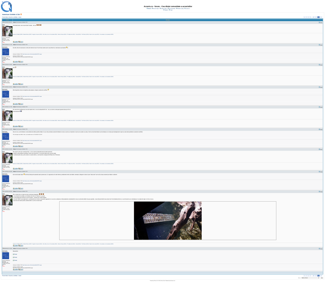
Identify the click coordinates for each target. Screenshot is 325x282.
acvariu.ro (188, 8)
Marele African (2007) (27, 34)
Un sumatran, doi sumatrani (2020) (106, 34)
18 (313, 17)
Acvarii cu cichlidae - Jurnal (15, 17)
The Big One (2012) (71, 34)
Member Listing (180, 8)
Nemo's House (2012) (62, 34)
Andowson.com (172, 280)
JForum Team (163, 280)
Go (321, 17)
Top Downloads (172, 8)
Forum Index (5, 17)
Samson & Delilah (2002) (18, 34)
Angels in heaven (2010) (37, 34)
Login (171, 10)
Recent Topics (156, 8)
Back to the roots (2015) (94, 34)
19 (316, 17)
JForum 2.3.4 (156, 280)
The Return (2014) (85, 34)
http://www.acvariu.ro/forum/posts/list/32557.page (32, 54)
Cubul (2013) (78, 34)
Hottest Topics (164, 8)
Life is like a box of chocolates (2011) (50, 34)
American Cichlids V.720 (11, 14)
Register (166, 10)
